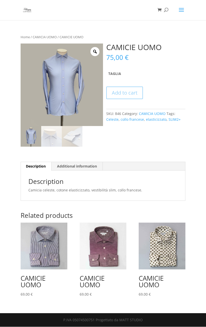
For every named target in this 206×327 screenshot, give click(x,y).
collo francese (132, 119)
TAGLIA (114, 73)
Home (25, 37)
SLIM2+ (175, 119)
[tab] (36, 166)
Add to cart (124, 92)
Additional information (77, 166)
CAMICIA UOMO (45, 37)
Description (36, 166)
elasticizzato (156, 119)
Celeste (112, 119)
